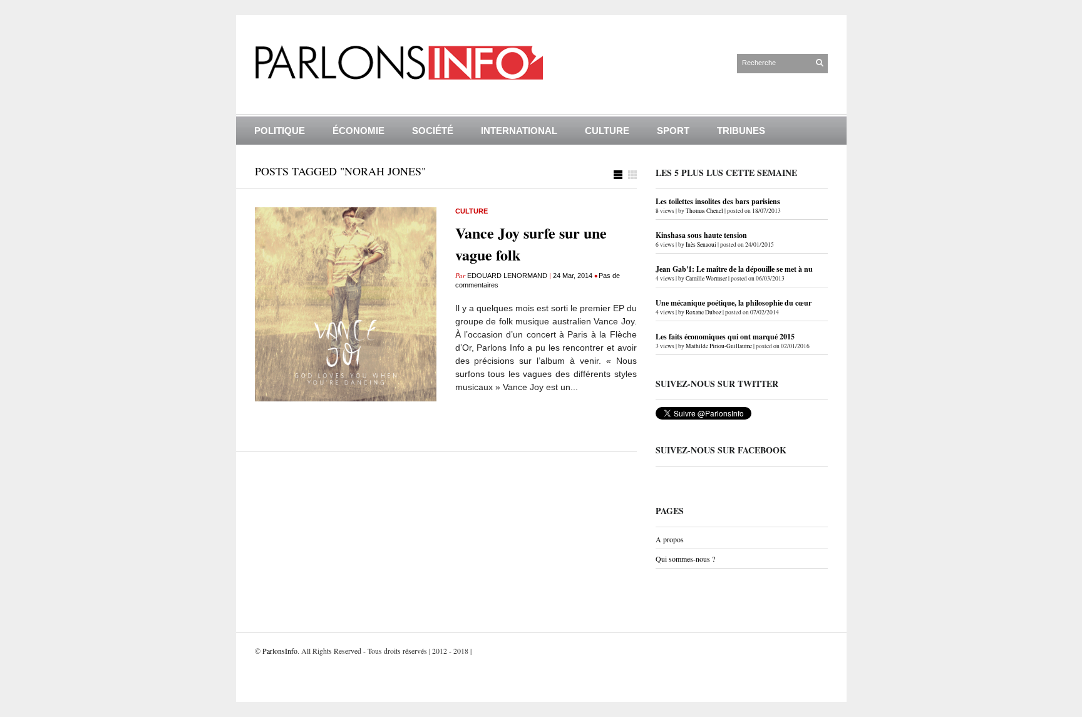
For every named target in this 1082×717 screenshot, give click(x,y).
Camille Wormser (706, 278)
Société (432, 130)
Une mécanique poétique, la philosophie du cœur (734, 302)
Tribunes (741, 130)
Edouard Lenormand (507, 275)
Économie (358, 130)
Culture (607, 130)
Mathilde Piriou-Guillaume (719, 346)
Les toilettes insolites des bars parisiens (718, 201)
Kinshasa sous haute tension (701, 235)
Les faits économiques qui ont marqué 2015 (725, 336)
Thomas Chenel (704, 211)
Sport (673, 130)
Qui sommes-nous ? (685, 559)
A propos (670, 539)
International (519, 130)
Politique (279, 130)
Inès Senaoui (701, 244)
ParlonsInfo (279, 651)
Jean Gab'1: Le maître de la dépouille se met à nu (734, 269)
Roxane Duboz (703, 312)
